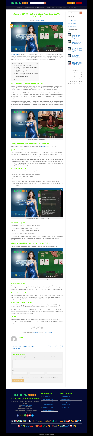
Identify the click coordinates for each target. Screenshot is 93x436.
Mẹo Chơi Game (50, 7)
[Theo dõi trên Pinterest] (27, 415)
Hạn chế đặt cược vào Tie (22, 76)
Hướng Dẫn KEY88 (39, 7)
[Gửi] (45, 3)
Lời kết (15, 79)
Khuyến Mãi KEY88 (29, 7)
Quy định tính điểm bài (22, 70)
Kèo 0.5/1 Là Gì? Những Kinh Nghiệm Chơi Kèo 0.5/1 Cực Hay (76, 57)
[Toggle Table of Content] (36, 64)
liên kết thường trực (48, 332)
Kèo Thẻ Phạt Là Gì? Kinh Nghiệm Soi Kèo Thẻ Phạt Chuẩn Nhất (77, 50)
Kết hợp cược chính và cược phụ (24, 78)
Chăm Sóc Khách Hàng (61, 7)
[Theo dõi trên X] (20, 415)
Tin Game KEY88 (73, 7)
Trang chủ (19, 7)
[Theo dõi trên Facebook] (18, 415)
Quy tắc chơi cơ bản (21, 68)
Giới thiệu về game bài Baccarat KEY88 (23, 65)
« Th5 (69, 89)
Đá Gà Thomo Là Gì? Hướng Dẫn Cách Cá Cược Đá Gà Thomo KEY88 (77, 64)
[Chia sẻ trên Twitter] (34, 328)
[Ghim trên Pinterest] (39, 328)
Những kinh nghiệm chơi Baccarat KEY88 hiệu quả (26, 73)
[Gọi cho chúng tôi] (25, 415)
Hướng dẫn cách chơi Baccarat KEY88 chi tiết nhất (25, 67)
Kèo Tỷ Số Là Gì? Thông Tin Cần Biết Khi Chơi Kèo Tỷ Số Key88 (77, 43)
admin (42, 20)
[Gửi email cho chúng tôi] (22, 415)
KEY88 (43, 146)
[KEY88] (19, 3)
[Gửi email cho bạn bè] (37, 328)
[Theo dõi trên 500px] (32, 415)
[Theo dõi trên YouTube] (30, 415)
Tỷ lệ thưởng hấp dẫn (21, 71)
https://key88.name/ (27, 405)
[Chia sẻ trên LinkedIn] (42, 328)
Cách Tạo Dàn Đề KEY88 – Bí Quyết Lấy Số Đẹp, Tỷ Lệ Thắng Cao (76, 36)
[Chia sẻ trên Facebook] (32, 328)
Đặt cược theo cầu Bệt (21, 75)
